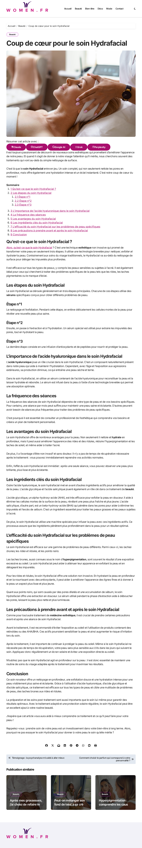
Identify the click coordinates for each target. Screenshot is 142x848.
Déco (100, 8)
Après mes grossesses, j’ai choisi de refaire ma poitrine (26, 804)
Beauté (78, 8)
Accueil (68, 8)
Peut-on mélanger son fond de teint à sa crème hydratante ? (71, 804)
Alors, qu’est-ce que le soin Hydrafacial (29, 247)
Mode (109, 8)
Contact (119, 8)
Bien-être (89, 8)
